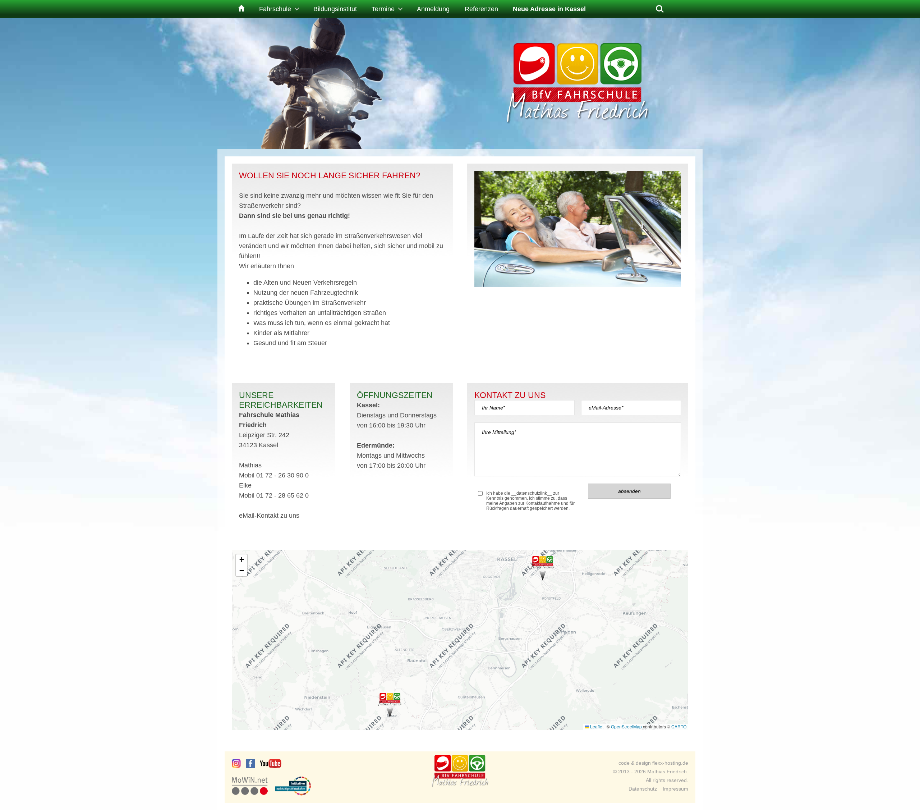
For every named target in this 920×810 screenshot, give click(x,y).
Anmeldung (433, 9)
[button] (542, 568)
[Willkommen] (240, 9)
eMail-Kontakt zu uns (269, 515)
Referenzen (481, 9)
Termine (383, 9)
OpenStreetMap (626, 726)
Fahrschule (275, 9)
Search (660, 6)
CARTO (678, 726)
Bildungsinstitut (335, 9)
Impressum (675, 789)
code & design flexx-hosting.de (653, 763)
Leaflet (596, 726)
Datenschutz (643, 789)
